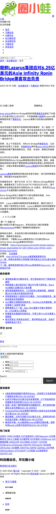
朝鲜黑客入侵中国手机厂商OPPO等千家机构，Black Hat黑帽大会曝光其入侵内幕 (29, 286)
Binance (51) (10, 444)
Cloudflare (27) (11, 450)
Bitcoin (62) (50, 439)
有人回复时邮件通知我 (13, 353)
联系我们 (4, 465)
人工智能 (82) (17, 439)
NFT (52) (39, 442)
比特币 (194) (5, 436)
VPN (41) (31, 444)
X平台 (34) (28, 447)
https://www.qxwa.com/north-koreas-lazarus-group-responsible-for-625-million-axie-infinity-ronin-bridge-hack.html (27, 247)
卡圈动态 (9, 44)
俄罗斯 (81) (28, 439)
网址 (7, 368)
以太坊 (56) (18, 442)
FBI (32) (37, 447)
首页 (7, 29)
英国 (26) (35, 450)
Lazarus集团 (31, 166)
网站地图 (34, 473)
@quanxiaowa (7, 227)
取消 (2, 341)
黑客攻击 (40, 113)
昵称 (7, 362)
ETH (15, 116)
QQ (7, 371)
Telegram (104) (46, 436)
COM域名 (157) (18, 436)
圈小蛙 (16, 470)
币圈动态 (9, 32)
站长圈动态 (10, 38)
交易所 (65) (39, 439)
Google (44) (21, 444)
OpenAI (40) (41, 444)
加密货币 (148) (32, 436)
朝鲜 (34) (19, 447)
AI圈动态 (9, 35)
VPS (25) (8, 453)
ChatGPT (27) (24, 450)
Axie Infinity (5, 113)
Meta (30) (45, 447)
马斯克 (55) (29, 442)
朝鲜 (41, 116)
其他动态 (9, 46)
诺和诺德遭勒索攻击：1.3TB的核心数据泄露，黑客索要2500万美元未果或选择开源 (29, 292)
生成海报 (13, 253)
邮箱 (7, 365)
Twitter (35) (9, 447)
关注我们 (12, 465)
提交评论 (4, 357)
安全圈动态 (10, 41)
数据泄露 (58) (6, 442)
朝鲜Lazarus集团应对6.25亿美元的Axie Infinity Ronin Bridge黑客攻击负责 (27, 73)
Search (3, 376)
